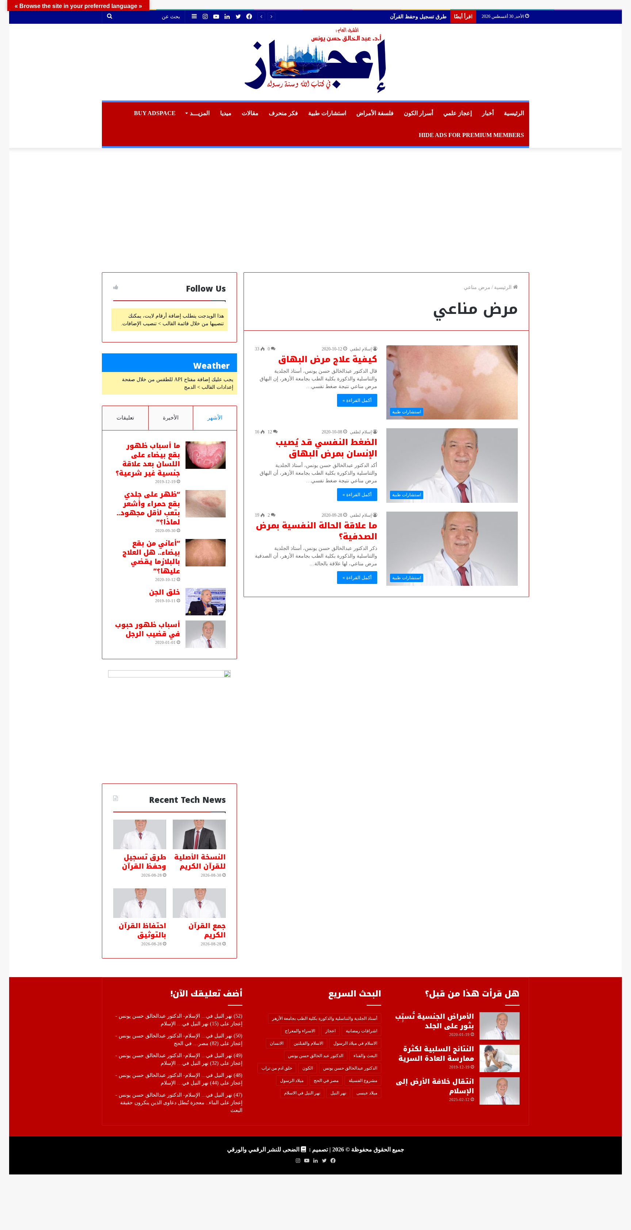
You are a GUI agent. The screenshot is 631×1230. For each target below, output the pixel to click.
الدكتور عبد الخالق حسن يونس (315, 1055)
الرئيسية (514, 113)
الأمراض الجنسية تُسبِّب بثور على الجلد (434, 1021)
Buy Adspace (155, 113)
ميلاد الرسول (291, 1080)
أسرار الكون (418, 113)
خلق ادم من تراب (276, 1068)
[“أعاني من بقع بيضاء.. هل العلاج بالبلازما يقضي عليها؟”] (206, 552)
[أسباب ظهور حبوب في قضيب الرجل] (206, 634)
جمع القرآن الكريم (427, 16)
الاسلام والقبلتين (308, 1043)
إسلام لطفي (361, 349)
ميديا (226, 113)
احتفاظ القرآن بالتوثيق (142, 930)
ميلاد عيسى (366, 1093)
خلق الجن (164, 592)
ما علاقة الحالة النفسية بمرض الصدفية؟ (316, 531)
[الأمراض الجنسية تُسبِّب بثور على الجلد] (499, 1026)
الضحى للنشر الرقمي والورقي (263, 1149)
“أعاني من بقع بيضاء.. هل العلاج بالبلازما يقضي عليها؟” (151, 557)
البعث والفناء (365, 1055)
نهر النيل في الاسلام (302, 1093)
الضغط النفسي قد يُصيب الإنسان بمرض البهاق (326, 448)
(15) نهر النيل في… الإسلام (190, 1023)
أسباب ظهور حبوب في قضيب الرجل (147, 629)
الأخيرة (171, 418)
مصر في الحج (326, 1080)
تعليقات (125, 418)
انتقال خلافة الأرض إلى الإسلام (435, 1086)
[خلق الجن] (206, 601)
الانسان (276, 1043)
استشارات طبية (327, 113)
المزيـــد (200, 113)
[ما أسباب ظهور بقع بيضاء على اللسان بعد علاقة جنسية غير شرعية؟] (206, 455)
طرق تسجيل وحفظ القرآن (144, 862)
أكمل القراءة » (357, 400)
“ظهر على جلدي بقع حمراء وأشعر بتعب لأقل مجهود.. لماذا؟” (148, 508)
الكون (307, 1068)
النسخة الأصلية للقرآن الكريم (200, 862)
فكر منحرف (283, 113)
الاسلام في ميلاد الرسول (355, 1043)
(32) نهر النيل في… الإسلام (190, 1063)
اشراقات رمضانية (361, 1030)
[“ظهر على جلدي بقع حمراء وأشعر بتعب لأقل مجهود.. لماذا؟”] (206, 503)
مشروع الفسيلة (363, 1080)
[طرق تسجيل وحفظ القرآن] (139, 835)
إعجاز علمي (457, 113)
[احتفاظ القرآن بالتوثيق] (139, 903)
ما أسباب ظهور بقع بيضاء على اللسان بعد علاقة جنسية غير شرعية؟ (147, 460)
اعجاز (330, 1030)
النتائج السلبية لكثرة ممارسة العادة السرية (436, 1053)
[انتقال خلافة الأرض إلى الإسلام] (499, 1091)
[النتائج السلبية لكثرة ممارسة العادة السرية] (499, 1058)
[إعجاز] (315, 62)
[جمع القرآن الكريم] (199, 903)
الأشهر (214, 418)
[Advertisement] (315, 210)
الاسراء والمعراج (300, 1030)
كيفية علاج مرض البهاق (327, 359)
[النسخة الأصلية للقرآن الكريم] (199, 835)
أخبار (488, 113)
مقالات (250, 113)
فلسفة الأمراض (375, 113)
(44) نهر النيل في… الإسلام (190, 1083)
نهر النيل (338, 1093)
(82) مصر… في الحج (196, 1043)
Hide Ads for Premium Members (471, 135)
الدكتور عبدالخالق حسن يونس (350, 1068)
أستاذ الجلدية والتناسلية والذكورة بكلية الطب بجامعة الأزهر (324, 1018)
